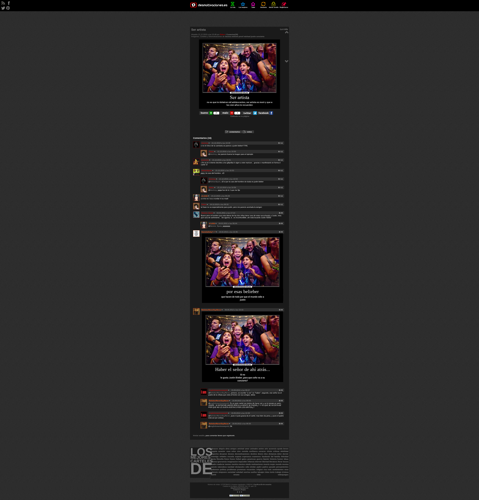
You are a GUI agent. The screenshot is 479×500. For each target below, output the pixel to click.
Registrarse (284, 7)
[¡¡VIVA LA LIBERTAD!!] (286, 32)
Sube (253, 7)
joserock (205, 160)
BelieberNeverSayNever (211, 310)
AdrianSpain (206, 170)
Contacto (236, 490)
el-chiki (204, 196)
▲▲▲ (239, 492)
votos (249, 132)
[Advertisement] (239, 16)
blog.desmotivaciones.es (239, 488)
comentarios (234, 132)
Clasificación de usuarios (262, 484)
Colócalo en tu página (239, 116)
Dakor (222, 34)
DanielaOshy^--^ (208, 232)
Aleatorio (263, 7)
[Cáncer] (286, 61)
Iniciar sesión (273, 7)
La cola (232, 7)
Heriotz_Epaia (207, 213)
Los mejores (243, 7)
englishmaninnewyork (218, 390)
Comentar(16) (232, 34)
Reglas (243, 490)
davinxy (204, 143)
